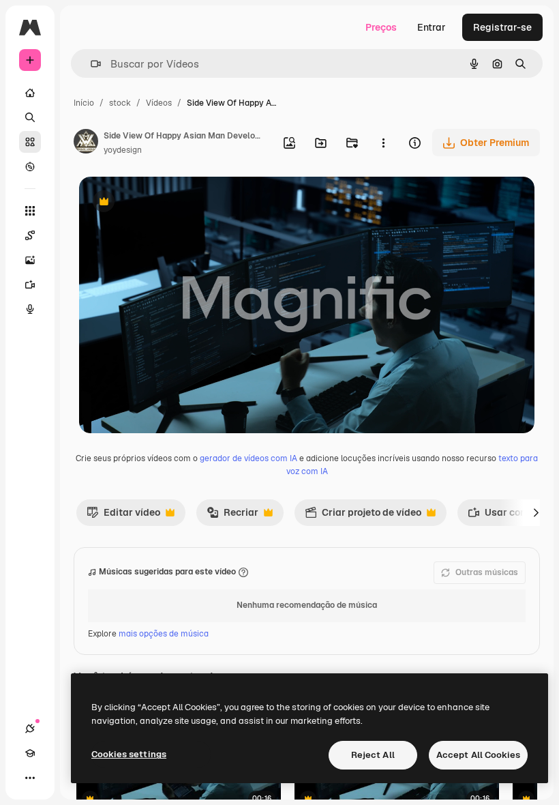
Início (84, 103)
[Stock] (30, 142)
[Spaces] (30, 235)
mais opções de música (164, 633)
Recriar (232, 515)
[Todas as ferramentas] (30, 211)
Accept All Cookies (478, 755)
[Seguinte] (536, 512)
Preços (381, 27)
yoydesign (123, 150)
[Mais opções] (383, 142)
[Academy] (30, 753)
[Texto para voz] (30, 309)
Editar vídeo (123, 515)
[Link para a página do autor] (86, 143)
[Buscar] (30, 117)
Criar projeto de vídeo (363, 515)
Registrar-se (502, 27)
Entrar (431, 27)
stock (120, 103)
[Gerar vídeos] (30, 284)
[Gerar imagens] (30, 260)
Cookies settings (128, 754)
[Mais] (30, 778)
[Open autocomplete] (90, 64)
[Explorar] (30, 166)
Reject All (373, 755)
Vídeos (159, 103)
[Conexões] (30, 729)
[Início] (30, 93)
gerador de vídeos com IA (248, 458)
